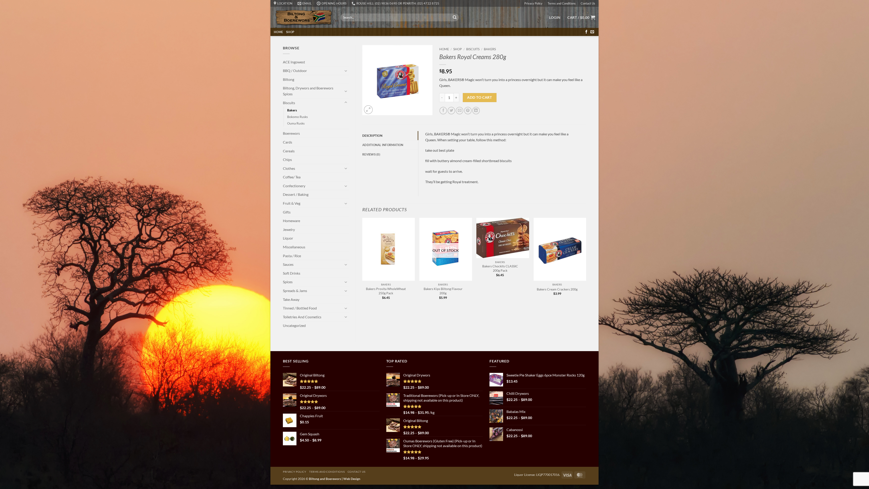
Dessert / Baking (295, 194)
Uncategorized (294, 325)
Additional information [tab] (382, 145)
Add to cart (479, 97)
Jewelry (289, 229)
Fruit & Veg (291, 203)
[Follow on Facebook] (586, 32)
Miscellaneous (294, 247)
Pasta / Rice (292, 256)
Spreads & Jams (295, 290)
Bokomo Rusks (297, 117)
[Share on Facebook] (443, 110)
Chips (287, 159)
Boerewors (291, 133)
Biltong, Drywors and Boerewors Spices (308, 91)
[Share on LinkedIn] (476, 110)
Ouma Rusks (296, 123)
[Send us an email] (592, 32)
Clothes (289, 168)
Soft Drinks (291, 273)
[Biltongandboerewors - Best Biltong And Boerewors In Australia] (304, 17)
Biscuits (289, 103)
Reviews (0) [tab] (371, 154)
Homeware (291, 220)
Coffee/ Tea (292, 177)
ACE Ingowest (294, 62)
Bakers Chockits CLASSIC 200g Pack (500, 268)
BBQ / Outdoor (295, 70)
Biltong (288, 79)
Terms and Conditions (562, 3)
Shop (290, 32)
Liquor (288, 238)
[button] (555, 17)
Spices (288, 282)
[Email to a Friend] (459, 110)
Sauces (288, 264)
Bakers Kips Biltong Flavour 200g (443, 291)
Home (278, 32)
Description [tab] (372, 135)
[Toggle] (346, 70)
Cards (287, 142)
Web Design (351, 479)
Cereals (289, 151)
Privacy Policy (533, 3)
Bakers (292, 110)
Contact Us (588, 3)
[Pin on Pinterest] (468, 110)
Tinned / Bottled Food (300, 308)
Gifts (287, 212)
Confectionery (294, 186)
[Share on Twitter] (451, 110)
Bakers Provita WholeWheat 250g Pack (386, 291)
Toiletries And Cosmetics (302, 317)
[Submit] (454, 17)
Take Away (291, 299)
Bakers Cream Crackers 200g (557, 289)
